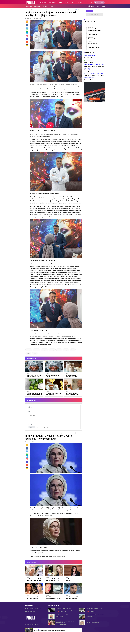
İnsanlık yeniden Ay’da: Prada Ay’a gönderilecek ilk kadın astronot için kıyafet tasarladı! (65, 609)
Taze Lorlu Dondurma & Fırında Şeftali (94, 75)
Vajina (35, 353)
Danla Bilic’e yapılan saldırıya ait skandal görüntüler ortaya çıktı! (53, 597)
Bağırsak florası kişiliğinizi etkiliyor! (52, 376)
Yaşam (103, 6)
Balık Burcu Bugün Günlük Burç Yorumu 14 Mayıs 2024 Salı (65, 615)
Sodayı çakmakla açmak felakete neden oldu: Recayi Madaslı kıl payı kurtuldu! (72, 394)
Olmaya (65, 349)
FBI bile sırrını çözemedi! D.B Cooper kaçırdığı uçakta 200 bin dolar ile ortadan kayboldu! (95, 609)
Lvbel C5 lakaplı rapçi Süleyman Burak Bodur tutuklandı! (73, 597)
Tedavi (72, 349)
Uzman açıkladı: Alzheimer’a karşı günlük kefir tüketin (72, 376)
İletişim (51, 6)
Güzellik (66, 2)
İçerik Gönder (100, 2)
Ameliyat (29, 349)
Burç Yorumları (52, 2)
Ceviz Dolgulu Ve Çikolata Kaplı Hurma (94, 66)
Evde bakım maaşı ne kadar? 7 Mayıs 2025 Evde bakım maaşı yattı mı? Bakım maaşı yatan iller (34, 579)
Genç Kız (44, 349)
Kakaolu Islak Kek (88, 62)
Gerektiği (52, 349)
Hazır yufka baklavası (89, 79)
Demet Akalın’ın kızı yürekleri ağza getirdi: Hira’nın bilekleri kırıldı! (65, 622)
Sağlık (73, 2)
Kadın (59, 349)
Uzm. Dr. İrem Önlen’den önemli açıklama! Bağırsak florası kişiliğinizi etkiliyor (34, 376)
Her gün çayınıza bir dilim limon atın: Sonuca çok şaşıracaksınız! (53, 394)
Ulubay (28, 353)
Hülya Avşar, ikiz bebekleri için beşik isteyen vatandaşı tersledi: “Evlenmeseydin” (34, 597)
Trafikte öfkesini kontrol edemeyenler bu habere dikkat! (95, 615)
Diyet (60, 2)
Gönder (31, 427)
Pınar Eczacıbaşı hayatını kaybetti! (72, 579)
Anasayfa (27, 9)
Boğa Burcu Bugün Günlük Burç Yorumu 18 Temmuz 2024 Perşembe (95, 622)
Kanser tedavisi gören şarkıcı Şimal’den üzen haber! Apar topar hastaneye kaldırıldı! (53, 579)
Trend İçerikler (28, 6)
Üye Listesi (45, 6)
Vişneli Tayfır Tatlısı (89, 57)
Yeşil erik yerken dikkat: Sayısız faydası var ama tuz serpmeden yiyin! (34, 394)
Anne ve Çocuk (43, 2)
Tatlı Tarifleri (80, 2)
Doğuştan (36, 349)
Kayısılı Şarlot (87, 71)
